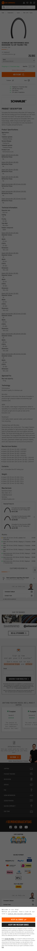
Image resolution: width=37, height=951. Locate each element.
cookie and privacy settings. (20, 914)
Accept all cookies (17, 919)
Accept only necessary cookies (18, 925)
